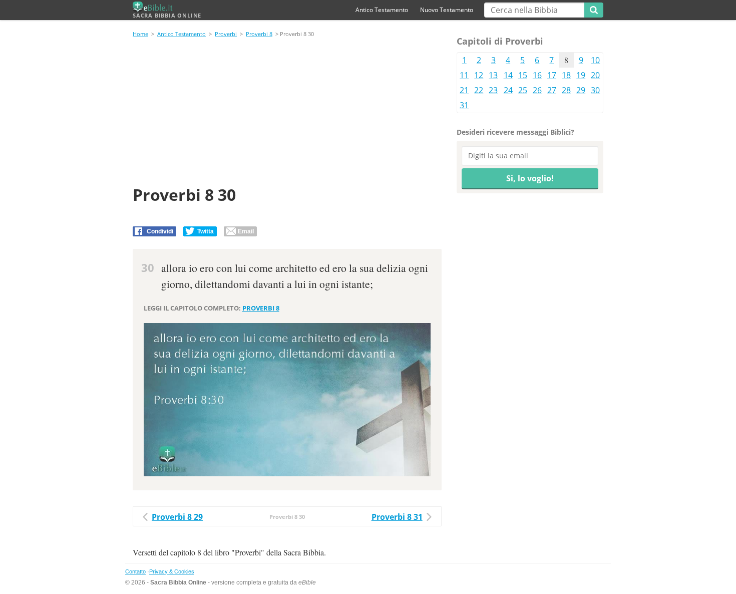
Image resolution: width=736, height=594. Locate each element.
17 (551, 75)
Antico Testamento (381, 10)
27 (551, 90)
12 (478, 75)
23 (493, 90)
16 (537, 75)
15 (522, 75)
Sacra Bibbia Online (167, 15)
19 (580, 75)
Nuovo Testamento (446, 10)
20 (595, 75)
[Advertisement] (287, 113)
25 (522, 90)
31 (464, 105)
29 (580, 90)
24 (508, 90)
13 (493, 75)
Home (140, 34)
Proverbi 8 (259, 34)
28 (566, 90)
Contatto (135, 571)
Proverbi (226, 34)
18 (566, 75)
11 (464, 75)
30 (595, 90)
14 (508, 75)
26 (537, 90)
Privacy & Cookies (171, 571)
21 (464, 90)
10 (595, 60)
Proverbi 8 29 (177, 516)
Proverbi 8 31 (397, 516)
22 (478, 90)
